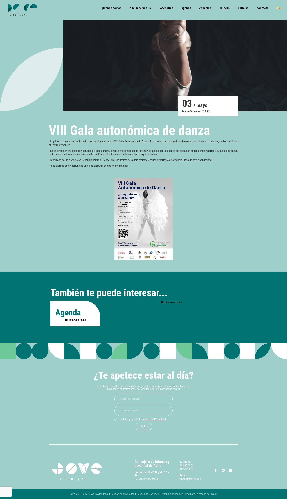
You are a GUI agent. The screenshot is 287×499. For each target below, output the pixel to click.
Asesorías (166, 8)
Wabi (214, 494)
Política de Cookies (147, 494)
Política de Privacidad (154, 419)
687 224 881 (186, 468)
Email (183, 475)
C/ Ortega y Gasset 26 (146, 479)
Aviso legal (102, 494)
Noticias (243, 8)
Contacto (263, 8)
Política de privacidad (122, 494)
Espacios (205, 8)
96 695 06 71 (187, 465)
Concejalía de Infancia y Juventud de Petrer (152, 464)
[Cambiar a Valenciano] (278, 8)
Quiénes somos (111, 8)
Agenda (186, 8)
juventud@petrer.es (190, 479)
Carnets (224, 8)
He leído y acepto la (142, 419)
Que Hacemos (138, 8)
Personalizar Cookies (171, 494)
